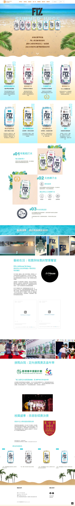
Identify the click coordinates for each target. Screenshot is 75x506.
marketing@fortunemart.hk (32, 441)
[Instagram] (53, 493)
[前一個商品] (0, 456)
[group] (37, 458)
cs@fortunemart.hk (22, 495)
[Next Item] (73, 246)
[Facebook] (50, 493)
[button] (20, 1)
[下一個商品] (74, 456)
